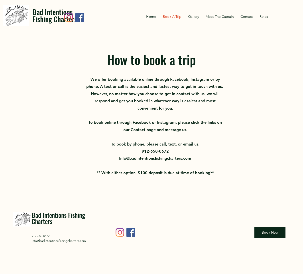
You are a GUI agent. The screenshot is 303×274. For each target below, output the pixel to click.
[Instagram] (68, 17)
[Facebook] (79, 17)
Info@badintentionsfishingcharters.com (155, 158)
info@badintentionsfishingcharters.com (59, 241)
